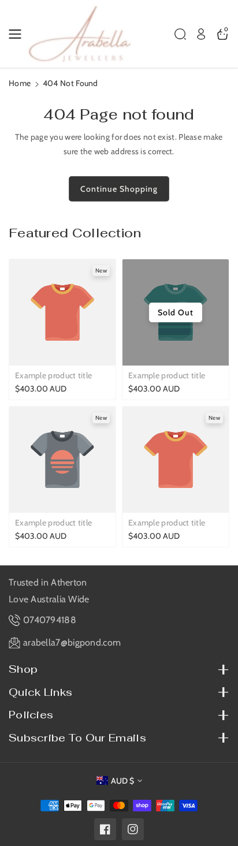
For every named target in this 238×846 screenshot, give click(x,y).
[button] (18, 34)
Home (20, 83)
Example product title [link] (53, 375)
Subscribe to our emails (77, 737)
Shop (23, 669)
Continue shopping (119, 189)
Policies (31, 714)
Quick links (40, 692)
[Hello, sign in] (201, 34)
